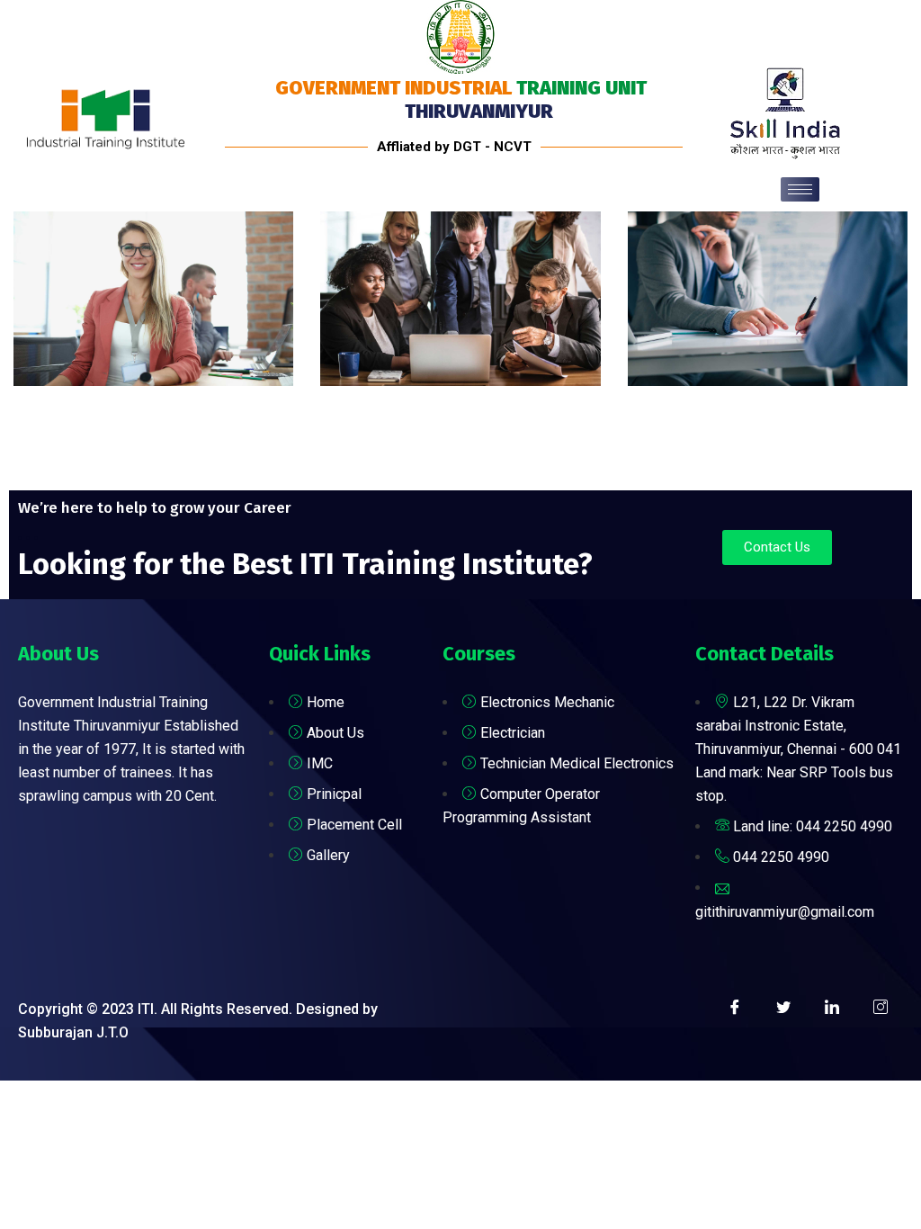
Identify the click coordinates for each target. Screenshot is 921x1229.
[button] (777, 547)
